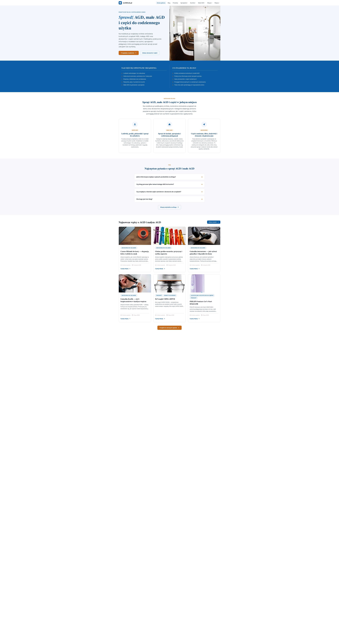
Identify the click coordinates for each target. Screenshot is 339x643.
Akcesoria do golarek (129, 248)
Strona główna (161, 3)
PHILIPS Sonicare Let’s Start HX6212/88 (201, 302)
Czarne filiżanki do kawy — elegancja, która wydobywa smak (135, 252)
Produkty (175, 3)
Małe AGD (201, 3)
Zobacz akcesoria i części (149, 53)
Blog (169, 3)
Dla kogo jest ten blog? (144, 199)
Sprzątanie (184, 3)
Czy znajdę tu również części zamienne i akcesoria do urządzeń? (158, 192)
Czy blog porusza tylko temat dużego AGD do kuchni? (155, 184)
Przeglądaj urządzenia (127, 53)
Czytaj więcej (124, 268)
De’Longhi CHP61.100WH (165, 299)
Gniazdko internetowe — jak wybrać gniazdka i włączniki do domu (203, 252)
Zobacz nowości (213, 222)
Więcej (209, 3)
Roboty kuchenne (170, 295)
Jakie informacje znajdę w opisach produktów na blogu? (156, 177)
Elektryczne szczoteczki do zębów (202, 295)
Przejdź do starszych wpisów (168, 328)
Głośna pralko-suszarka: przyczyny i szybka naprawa (168, 252)
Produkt (159, 295)
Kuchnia (192, 3)
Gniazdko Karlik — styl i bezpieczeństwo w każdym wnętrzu (133, 300)
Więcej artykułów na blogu (168, 207)
